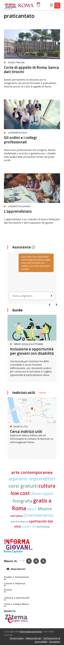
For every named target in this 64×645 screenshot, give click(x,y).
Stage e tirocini (16, 62)
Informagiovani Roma (31, 631)
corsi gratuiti (23, 485)
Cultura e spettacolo (16, 597)
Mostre (45, 508)
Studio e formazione (16, 577)
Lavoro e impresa (14, 583)
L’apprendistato (18, 211)
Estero (8, 589)
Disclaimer (54, 641)
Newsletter (18, 569)
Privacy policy (17, 638)
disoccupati (42, 493)
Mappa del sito (33, 638)
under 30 (29, 526)
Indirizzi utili (23, 392)
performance (19, 521)
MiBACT (32, 509)
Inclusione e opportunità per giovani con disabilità (32, 351)
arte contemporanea (32, 472)
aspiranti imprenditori (32, 479)
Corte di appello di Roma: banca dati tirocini (31, 69)
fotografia (22, 501)
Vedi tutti (42, 393)
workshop (43, 526)
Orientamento (38, 515)
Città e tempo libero (16, 604)
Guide (17, 310)
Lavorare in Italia (17, 132)
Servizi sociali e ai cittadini (28, 344)
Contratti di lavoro (19, 206)
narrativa (16, 516)
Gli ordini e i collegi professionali (20, 139)
